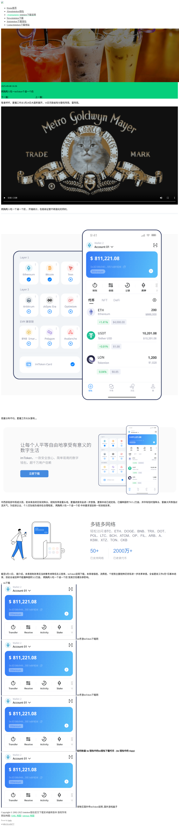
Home (12, 8)
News (15, 18)
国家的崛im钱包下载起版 (22, 97)
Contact (18, 25)
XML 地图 (16, 816)
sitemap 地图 (28, 816)
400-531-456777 (8, 824)
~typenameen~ (21, 15)
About (15, 11)
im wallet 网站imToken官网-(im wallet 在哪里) (65, 97)
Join (16, 21)
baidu (10, 820)
